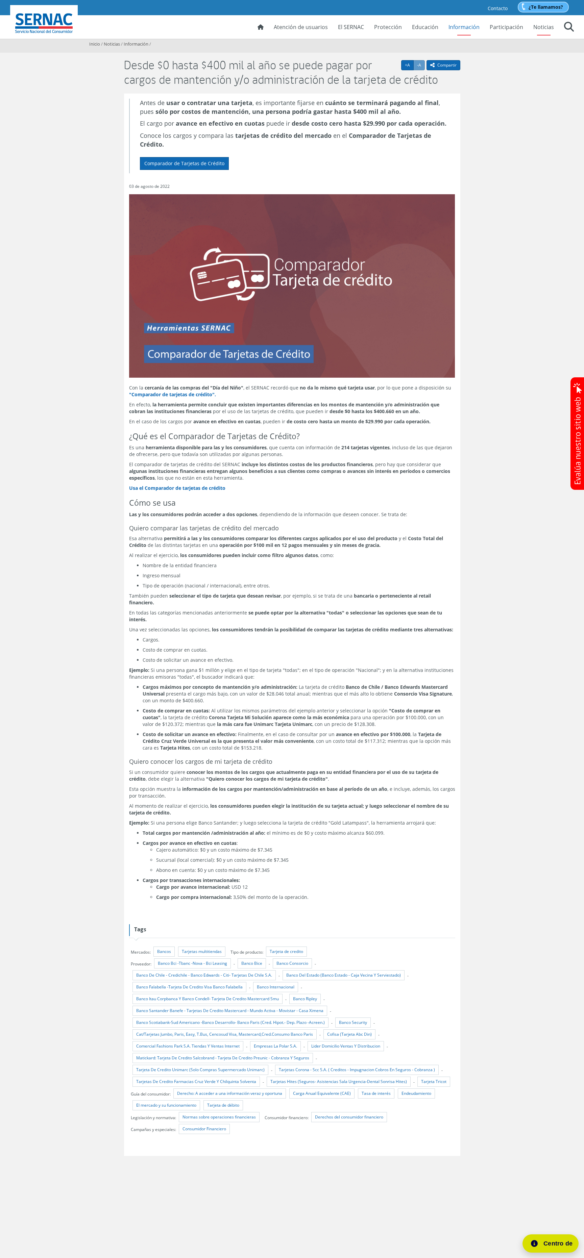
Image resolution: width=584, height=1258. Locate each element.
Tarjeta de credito (286, 951)
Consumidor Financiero (204, 1129)
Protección (388, 27)
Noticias (543, 27)
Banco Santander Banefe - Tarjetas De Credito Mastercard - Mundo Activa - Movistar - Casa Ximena (229, 1010)
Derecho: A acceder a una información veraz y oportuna (229, 1093)
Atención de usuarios (301, 27)
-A (421, 65)
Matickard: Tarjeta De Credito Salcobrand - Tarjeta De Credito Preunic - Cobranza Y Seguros (222, 1058)
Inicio (94, 44)
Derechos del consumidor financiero (349, 1117)
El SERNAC (351, 27)
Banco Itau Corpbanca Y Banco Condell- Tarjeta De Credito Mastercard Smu (207, 999)
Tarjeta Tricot (433, 1081)
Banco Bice (251, 963)
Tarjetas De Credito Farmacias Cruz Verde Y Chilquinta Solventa (196, 1081)
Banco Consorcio (292, 963)
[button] (569, 28)
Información (464, 27)
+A (409, 65)
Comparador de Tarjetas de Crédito (184, 163)
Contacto (498, 8)
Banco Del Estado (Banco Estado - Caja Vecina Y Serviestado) (343, 975)
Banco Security (353, 1022)
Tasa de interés (376, 1093)
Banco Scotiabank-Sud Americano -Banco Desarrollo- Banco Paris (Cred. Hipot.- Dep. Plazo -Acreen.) (230, 1022)
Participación (506, 27)
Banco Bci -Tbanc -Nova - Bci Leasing (192, 963)
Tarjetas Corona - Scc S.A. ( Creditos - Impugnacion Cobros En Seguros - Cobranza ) (357, 1070)
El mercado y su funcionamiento (166, 1105)
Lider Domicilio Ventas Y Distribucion (345, 1046)
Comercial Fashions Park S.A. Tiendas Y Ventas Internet (188, 1046)
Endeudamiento (416, 1093)
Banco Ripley (305, 999)
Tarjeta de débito (223, 1105)
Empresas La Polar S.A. (275, 1046)
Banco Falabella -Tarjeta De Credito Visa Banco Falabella (189, 987)
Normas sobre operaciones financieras (219, 1117)
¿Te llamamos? (546, 7)
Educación (425, 27)
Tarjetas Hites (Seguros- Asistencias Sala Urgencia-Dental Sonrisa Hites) (338, 1081)
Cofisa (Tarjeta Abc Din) (349, 1034)
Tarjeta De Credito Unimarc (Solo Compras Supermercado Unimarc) (200, 1070)
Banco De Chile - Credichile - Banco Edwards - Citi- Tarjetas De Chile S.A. (204, 975)
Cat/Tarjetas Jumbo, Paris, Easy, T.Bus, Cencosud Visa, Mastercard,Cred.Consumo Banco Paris (224, 1034)
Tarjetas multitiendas (202, 951)
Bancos (164, 951)
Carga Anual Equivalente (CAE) (322, 1093)
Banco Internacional (275, 987)
